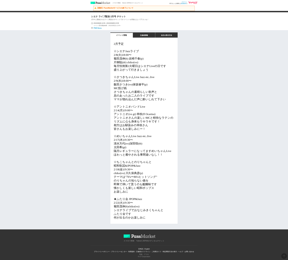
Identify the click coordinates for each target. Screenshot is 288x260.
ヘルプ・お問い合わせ (186, 251)
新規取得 (183, 3)
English (147, 249)
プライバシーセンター (119, 251)
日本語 (140, 249)
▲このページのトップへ (284, 256)
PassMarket (100, 3)
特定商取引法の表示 (170, 251)
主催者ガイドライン (143, 251)
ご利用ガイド (156, 251)
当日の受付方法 (166, 35)
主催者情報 (144, 35)
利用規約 (131, 251)
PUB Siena (98, 28)
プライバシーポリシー (102, 251)
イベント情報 (121, 35)
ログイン (184, 2)
